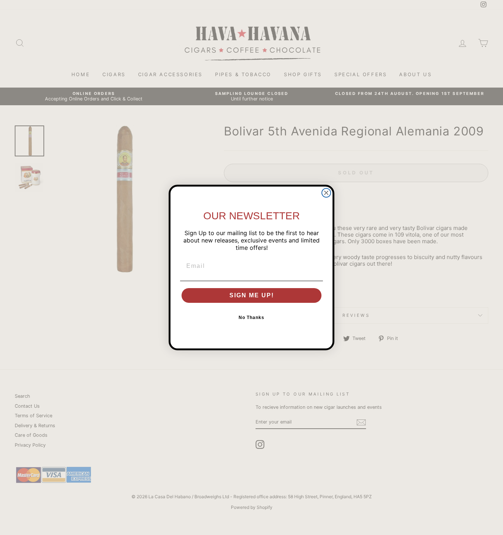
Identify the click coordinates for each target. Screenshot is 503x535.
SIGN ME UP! (251, 295)
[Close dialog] (326, 192)
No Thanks (251, 317)
